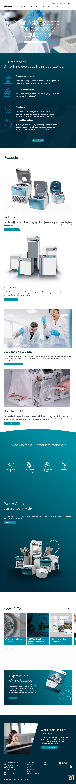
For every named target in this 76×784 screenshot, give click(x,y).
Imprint (6, 779)
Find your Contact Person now (49, 747)
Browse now (13, 698)
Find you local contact (10, 522)
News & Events (54, 3)
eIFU (26, 779)
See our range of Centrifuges (12, 229)
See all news (68, 608)
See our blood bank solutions (12, 423)
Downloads (63, 3)
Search (49, 42)
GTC (22, 779)
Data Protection (14, 779)
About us (60, 7)
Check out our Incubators (11, 299)
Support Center (48, 7)
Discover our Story (38, 140)
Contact (69, 7)
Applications (35, 7)
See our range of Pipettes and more (13, 364)
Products (24, 7)
